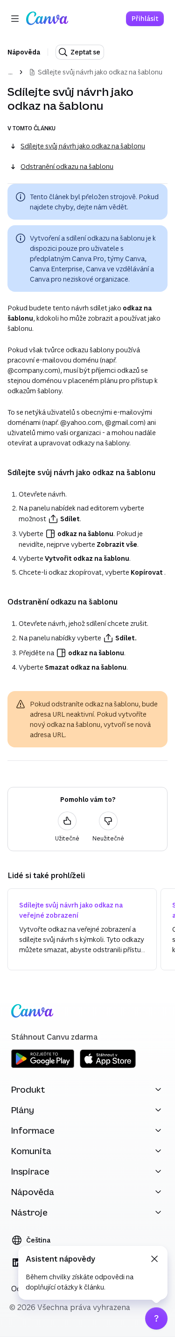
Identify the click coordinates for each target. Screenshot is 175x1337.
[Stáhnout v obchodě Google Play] (42, 1066)
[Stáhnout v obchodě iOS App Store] (108, 1066)
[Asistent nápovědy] (156, 1318)
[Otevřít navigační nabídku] (14, 18)
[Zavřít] (154, 1259)
